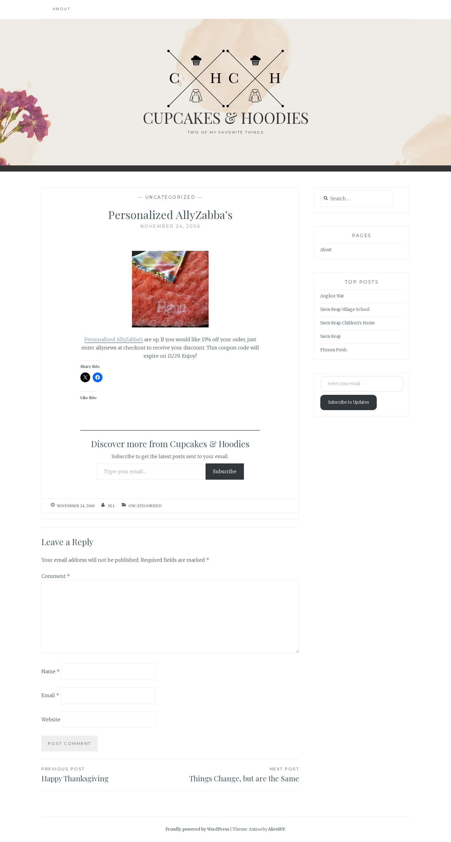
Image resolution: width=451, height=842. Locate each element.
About (62, 8)
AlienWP (276, 829)
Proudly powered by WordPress (197, 829)
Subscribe (225, 471)
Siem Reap (330, 336)
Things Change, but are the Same (244, 774)
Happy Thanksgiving (75, 774)
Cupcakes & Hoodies (226, 117)
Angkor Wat (332, 296)
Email (50, 695)
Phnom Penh (333, 350)
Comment (55, 576)
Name (50, 671)
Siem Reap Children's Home (347, 323)
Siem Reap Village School (344, 309)
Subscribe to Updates (348, 402)
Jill (111, 506)
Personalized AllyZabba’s (113, 339)
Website (50, 719)
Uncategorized (170, 197)
